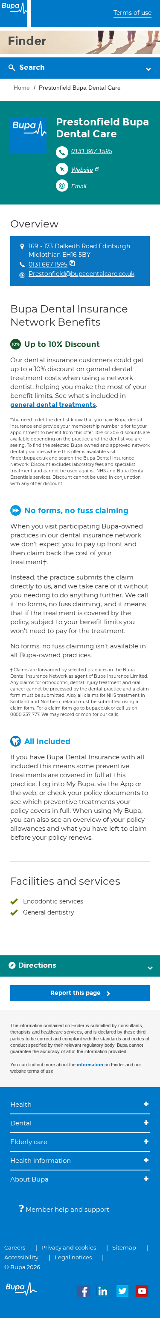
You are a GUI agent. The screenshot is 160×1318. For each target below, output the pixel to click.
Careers (14, 1247)
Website (82, 169)
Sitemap (124, 1247)
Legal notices (73, 1257)
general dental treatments (53, 405)
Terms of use (132, 13)
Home (22, 87)
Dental (21, 1123)
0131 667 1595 (91, 151)
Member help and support (66, 1209)
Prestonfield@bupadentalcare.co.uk (81, 274)
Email (78, 186)
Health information (40, 1160)
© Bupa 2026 (22, 1267)
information (90, 1064)
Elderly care (28, 1142)
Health (21, 1104)
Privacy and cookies (68, 1247)
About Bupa (29, 1179)
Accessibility (21, 1257)
